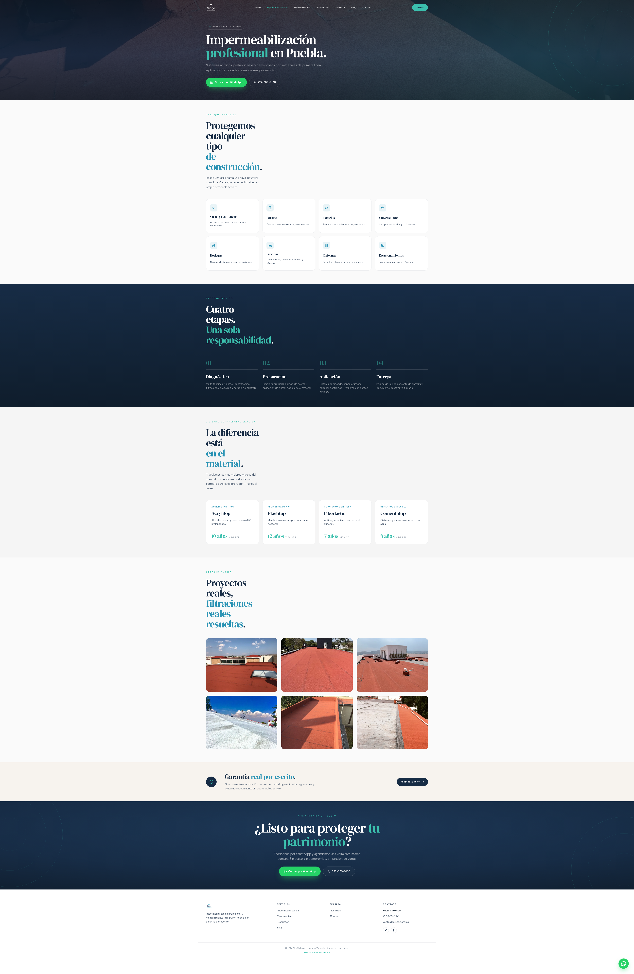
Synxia (326, 952)
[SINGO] (237, 905)
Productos (323, 7)
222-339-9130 (267, 82)
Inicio (258, 7)
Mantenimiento (302, 7)
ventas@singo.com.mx (396, 922)
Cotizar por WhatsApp (229, 82)
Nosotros (340, 7)
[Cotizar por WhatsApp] (623, 963)
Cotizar (420, 7)
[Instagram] (386, 930)
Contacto (367, 7)
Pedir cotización (410, 781)
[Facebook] (394, 930)
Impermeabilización (277, 7)
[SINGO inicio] (211, 7)
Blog (353, 7)
